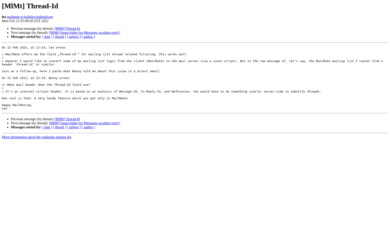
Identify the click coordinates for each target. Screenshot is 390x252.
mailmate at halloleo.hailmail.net (30, 17)
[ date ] (47, 37)
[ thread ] (59, 37)
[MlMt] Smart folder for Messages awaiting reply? (84, 33)
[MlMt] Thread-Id (67, 28)
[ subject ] (74, 37)
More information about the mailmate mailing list (36, 137)
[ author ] (88, 37)
